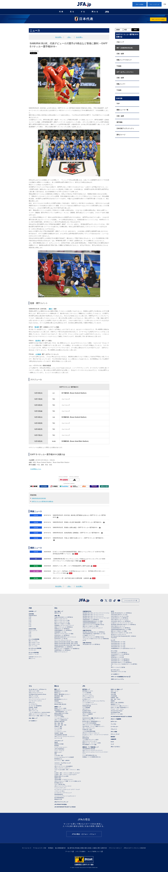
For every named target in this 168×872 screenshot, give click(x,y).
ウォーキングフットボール (35, 700)
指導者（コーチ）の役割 (60, 708)
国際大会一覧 (57, 613)
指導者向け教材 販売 (59, 721)
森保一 (51, 309)
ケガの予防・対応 (58, 755)
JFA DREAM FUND (115, 712)
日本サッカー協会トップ (116, 689)
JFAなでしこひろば (33, 696)
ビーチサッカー (32, 650)
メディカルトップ (58, 740)
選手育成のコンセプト (87, 691)
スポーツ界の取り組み (59, 784)
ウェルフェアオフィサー (60, 787)
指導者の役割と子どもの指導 (61, 776)
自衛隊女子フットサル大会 (117, 656)
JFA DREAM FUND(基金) (60, 804)
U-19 (30, 620)
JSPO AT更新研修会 (59, 749)
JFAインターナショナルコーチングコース (64, 736)
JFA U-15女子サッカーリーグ (118, 626)
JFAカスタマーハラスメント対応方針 (135, 848)
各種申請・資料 (58, 726)
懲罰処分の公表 (58, 799)
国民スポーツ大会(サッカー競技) (62, 623)
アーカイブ (68, 851)
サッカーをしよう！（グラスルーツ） (38, 689)
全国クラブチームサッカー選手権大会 (63, 627)
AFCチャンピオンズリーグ (60, 618)
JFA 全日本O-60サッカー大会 (118, 645)
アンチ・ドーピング (59, 750)
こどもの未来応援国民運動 (88, 731)
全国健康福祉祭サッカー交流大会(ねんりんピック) (123, 648)
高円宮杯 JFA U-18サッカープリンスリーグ (93, 616)
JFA (83, 686)
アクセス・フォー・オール (117, 709)
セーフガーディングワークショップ (63, 792)
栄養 (55, 754)
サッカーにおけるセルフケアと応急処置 (64, 757)
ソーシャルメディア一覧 (130, 600)
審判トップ (57, 689)
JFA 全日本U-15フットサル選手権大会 (120, 660)
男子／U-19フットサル (34, 642)
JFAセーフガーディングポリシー (62, 768)
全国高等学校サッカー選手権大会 (91, 619)
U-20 (30, 632)
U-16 (30, 625)
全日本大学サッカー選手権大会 (61, 635)
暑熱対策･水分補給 (59, 744)
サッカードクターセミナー (60, 747)
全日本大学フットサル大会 (117, 657)
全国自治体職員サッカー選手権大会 (63, 630)
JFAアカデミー (86, 709)
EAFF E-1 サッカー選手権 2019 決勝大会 (42, 501)
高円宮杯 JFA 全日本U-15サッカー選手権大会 (94, 632)
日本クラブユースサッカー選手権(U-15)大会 (93, 637)
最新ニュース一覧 (122, 110)
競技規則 (56, 701)
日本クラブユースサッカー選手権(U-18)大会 (93, 624)
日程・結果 (120, 53)
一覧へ (69, 37)
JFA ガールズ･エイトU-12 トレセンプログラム (93, 701)
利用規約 (50, 848)
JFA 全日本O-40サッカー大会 (118, 641)
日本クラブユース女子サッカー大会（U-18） (122, 632)
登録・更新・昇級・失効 (60, 725)
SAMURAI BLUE (33, 615)
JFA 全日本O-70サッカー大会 (118, 646)
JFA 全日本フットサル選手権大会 (119, 652)
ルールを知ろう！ (115, 674)
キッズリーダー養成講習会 (35, 705)
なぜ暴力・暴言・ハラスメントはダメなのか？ (65, 774)
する (83, 11)
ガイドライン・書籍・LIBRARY (62, 760)
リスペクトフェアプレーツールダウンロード (65, 796)
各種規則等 (113, 739)
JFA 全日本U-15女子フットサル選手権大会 (121, 662)
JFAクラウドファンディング (61, 802)
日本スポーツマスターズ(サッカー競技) (63, 633)
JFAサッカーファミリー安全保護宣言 (91, 724)
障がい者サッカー (33, 709)
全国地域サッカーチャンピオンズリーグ (64, 625)
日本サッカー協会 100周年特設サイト (120, 707)
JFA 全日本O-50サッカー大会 (118, 643)
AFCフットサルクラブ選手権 (118, 667)
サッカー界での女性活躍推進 (89, 723)
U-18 (30, 621)
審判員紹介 (57, 697)
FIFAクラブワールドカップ (60, 652)
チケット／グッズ (115, 734)
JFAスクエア (32, 702)
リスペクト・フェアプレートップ (62, 763)
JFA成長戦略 (114, 696)
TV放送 (119, 66)
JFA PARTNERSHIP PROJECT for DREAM (64, 807)
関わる (95, 11)
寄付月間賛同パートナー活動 (89, 744)
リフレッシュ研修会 (59, 716)
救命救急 (56, 745)
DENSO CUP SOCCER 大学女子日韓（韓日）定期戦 (67, 645)
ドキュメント (114, 729)
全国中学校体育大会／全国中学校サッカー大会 (94, 633)
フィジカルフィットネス (60, 731)
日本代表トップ (32, 611)
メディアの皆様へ (80, 851)
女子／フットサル (33, 645)
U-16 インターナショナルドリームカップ (92, 628)
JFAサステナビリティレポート (89, 741)
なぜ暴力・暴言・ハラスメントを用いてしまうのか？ (67, 773)
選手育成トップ (86, 689)
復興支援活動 (85, 738)
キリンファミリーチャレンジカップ (37, 699)
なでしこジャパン (33, 630)
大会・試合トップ (58, 611)
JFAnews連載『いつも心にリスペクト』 (64, 779)
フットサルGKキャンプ (88, 702)
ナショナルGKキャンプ (88, 697)
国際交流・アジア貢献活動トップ (90, 747)
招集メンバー (121, 84)
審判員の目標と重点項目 (60, 704)
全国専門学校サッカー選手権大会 (62, 650)
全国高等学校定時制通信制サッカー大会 (92, 623)
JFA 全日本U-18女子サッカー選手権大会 (120, 621)
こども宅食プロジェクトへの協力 (90, 739)
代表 (61, 11)
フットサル (113, 724)
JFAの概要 (113, 692)
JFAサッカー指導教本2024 (60, 720)
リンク (112, 744)
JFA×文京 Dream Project (116, 710)
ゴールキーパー (58, 730)
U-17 (30, 623)
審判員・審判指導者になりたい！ (62, 694)
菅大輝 (37, 327)
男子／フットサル (33, 641)
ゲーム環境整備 (86, 707)
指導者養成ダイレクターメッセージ (63, 710)
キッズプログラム (33, 704)
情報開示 (113, 701)
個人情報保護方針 (60, 848)
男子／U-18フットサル (34, 644)
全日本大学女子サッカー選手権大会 (119, 618)
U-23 (30, 617)
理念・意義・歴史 (58, 723)
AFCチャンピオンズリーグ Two (62, 622)
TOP (118, 103)
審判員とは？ (57, 692)
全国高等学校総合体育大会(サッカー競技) (93, 621)
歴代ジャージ (121, 134)
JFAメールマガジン (115, 746)
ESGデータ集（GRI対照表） (118, 702)
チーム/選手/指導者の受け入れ (89, 755)
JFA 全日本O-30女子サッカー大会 (119, 614)
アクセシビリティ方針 (39, 848)
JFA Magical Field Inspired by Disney (37, 694)
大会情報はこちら (35, 469)
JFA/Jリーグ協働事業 (87, 714)
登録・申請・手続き (115, 699)
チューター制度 (58, 728)
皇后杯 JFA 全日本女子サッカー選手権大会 (121, 613)
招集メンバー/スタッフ (124, 60)
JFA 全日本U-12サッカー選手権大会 (91, 644)
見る (72, 11)
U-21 (30, 618)
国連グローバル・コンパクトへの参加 (91, 743)
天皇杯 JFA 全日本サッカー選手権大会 (63, 617)
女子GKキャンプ (86, 699)
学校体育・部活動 (33, 707)
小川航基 (38, 354)
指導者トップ (57, 706)
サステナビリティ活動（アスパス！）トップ (93, 718)
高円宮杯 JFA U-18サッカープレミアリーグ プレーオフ (96, 618)
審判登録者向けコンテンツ (60, 699)
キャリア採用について (94, 851)
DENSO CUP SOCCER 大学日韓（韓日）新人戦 (66, 643)
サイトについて (26, 848)
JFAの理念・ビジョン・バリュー (84, 834)
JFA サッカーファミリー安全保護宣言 (63, 766)
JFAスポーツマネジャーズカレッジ (90, 733)
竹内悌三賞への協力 (87, 729)
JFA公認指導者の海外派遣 (60, 734)
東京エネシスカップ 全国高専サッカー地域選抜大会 (66, 648)
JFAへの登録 (139, 4)
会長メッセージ (114, 691)
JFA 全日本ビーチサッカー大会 (118, 671)
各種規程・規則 (114, 697)
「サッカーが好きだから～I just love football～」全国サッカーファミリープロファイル (40, 713)
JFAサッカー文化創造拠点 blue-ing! (120, 676)
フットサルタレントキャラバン (89, 704)
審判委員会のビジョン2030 (60, 691)
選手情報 (119, 122)
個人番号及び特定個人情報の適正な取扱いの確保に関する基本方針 (87, 848)
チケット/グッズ (154, 4)
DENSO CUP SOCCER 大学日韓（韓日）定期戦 (66, 642)
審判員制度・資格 (58, 696)
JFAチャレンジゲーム (34, 697)
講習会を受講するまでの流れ (61, 713)
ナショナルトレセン (87, 694)
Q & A (112, 741)
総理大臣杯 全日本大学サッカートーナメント (65, 637)
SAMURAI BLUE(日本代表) (39, 498)
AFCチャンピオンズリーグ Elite (62, 620)
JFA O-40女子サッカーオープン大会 (119, 616)
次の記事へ (79, 37)
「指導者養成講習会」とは (60, 711)
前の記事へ (58, 37)
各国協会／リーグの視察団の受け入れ (91, 757)
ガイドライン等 (58, 738)
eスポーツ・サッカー (34, 654)
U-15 (30, 626)
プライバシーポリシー (115, 848)
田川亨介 (38, 341)
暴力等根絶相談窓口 (59, 797)
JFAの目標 (113, 694)
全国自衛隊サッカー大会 (60, 632)
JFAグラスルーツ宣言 (34, 691)
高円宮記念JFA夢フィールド (89, 712)
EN (165, 4)
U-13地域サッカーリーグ (89, 635)
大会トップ (120, 42)
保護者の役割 (57, 778)
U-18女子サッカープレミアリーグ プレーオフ (122, 623)
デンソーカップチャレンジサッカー (63, 640)
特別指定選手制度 (86, 706)
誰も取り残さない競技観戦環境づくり (91, 721)
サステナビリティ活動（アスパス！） (120, 706)
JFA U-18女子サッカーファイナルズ (119, 619)
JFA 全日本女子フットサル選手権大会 (120, 654)
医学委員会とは (58, 758)
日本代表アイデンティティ (125, 128)
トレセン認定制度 (86, 692)
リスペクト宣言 (58, 764)
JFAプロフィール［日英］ (117, 714)
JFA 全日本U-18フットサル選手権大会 (120, 659)
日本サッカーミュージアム (117, 679)
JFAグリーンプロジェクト (88, 719)
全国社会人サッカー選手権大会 (61, 628)
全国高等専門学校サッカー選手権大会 (63, 647)
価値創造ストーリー (115, 704)
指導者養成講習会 (58, 715)
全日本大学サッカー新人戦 (60, 638)
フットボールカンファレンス (61, 718)
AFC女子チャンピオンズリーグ (118, 634)
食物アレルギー (58, 752)
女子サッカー (114, 721)
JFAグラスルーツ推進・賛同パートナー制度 (39, 715)
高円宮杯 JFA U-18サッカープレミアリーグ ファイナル (96, 613)
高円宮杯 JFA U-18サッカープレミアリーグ (93, 614)
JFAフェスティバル (33, 710)
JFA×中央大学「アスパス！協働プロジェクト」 (93, 726)
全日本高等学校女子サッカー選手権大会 (120, 628)
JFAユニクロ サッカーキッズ (36, 692)
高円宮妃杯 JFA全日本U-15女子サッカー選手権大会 (123, 624)
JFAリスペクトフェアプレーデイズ (62, 786)
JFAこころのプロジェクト (88, 728)
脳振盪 (56, 742)
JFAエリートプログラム (88, 696)
